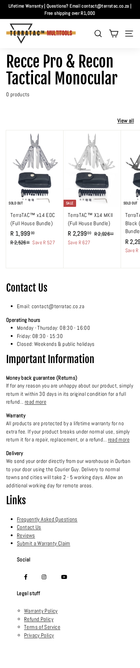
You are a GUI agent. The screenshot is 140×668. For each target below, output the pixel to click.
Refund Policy (38, 619)
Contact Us (29, 527)
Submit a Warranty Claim (43, 543)
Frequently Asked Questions (47, 519)
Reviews (26, 535)
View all (125, 120)
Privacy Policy (39, 635)
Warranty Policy (41, 610)
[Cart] (113, 33)
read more (35, 401)
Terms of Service (42, 626)
